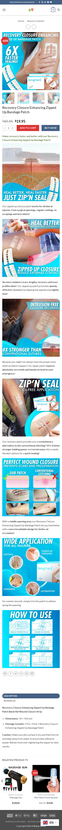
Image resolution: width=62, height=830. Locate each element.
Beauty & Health (35, 20)
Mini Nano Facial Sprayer (46, 797)
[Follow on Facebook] (39, 2)
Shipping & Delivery (16, 821)
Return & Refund (37, 821)
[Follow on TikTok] (45, 2)
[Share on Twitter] (15, 673)
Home (21, 20)
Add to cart (28, 127)
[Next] (54, 61)
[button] (4, 9)
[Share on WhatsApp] (5, 673)
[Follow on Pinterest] (48, 2)
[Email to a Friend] (21, 673)
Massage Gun (16, 797)
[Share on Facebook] (10, 673)
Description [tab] (10, 696)
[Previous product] (34, 26)
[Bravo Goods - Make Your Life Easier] (31, 10)
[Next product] (28, 26)
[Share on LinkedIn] (32, 673)
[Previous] (7, 61)
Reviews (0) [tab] (10, 701)
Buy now (51, 127)
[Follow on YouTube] (51, 2)
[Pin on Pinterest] (26, 673)
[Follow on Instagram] (42, 2)
